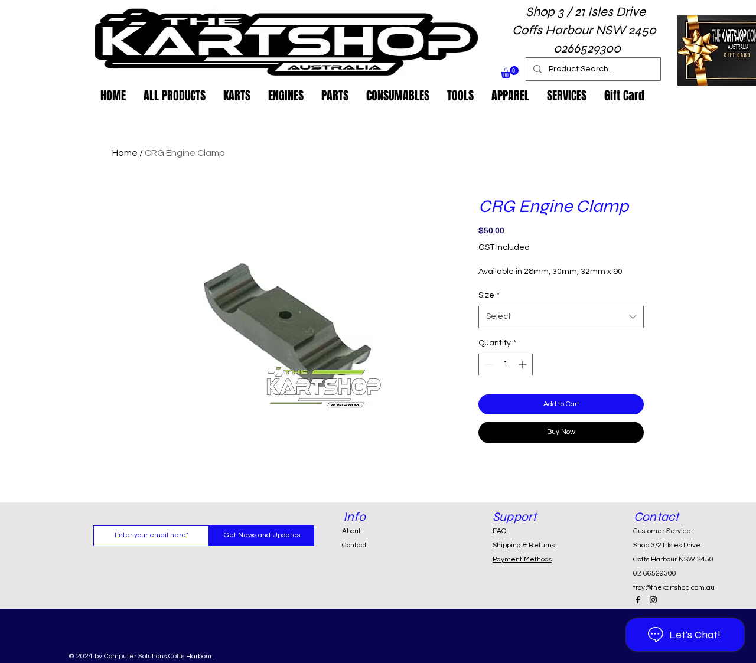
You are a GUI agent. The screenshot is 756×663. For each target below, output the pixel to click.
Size (489, 295)
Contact (354, 545)
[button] (510, 72)
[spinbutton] (505, 364)
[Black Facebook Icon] (638, 600)
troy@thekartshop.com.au (674, 588)
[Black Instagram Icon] (653, 600)
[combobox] (561, 317)
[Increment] (523, 364)
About (351, 531)
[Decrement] (487, 364)
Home (125, 153)
